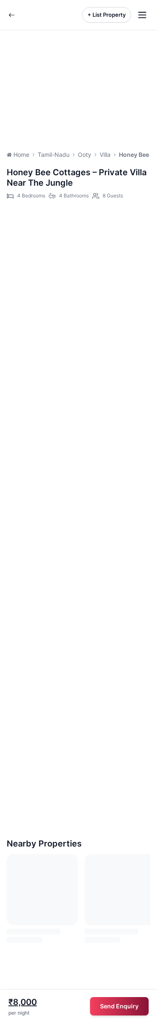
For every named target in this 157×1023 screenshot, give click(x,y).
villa (105, 154)
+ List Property (107, 14)
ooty (84, 154)
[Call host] (23, 227)
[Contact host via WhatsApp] (60, 227)
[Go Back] (12, 15)
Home (21, 154)
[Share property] (133, 227)
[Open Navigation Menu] (142, 15)
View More (28, 427)
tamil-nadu (53, 154)
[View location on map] (97, 227)
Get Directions (36, 595)
